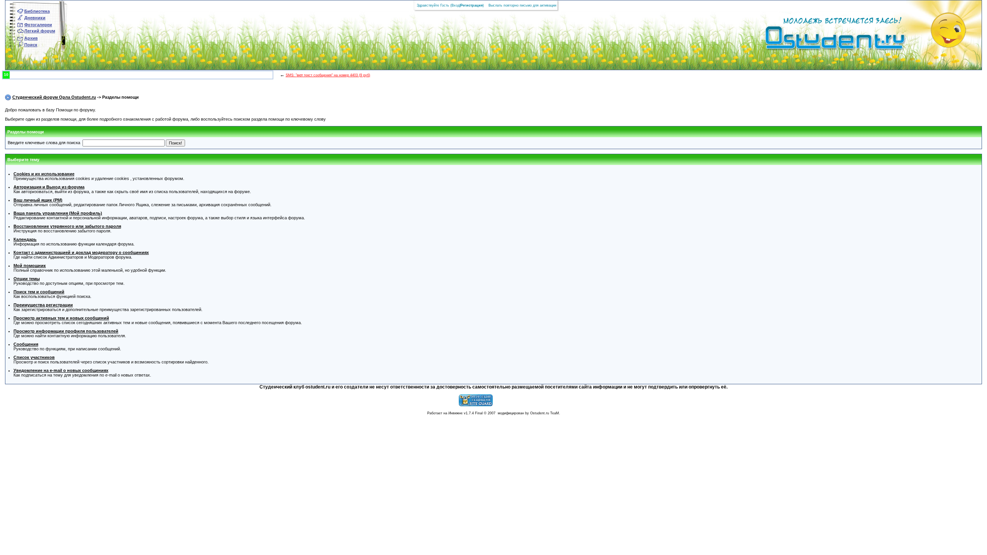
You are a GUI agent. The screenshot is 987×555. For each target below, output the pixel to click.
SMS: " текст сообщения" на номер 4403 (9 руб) (328, 75)
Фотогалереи (38, 24)
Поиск (30, 44)
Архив (31, 38)
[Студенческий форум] (822, 40)
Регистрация (471, 5)
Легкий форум (39, 31)
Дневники (34, 17)
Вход (455, 5)
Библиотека (37, 11)
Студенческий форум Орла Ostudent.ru (54, 97)
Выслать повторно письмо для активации (522, 5)
